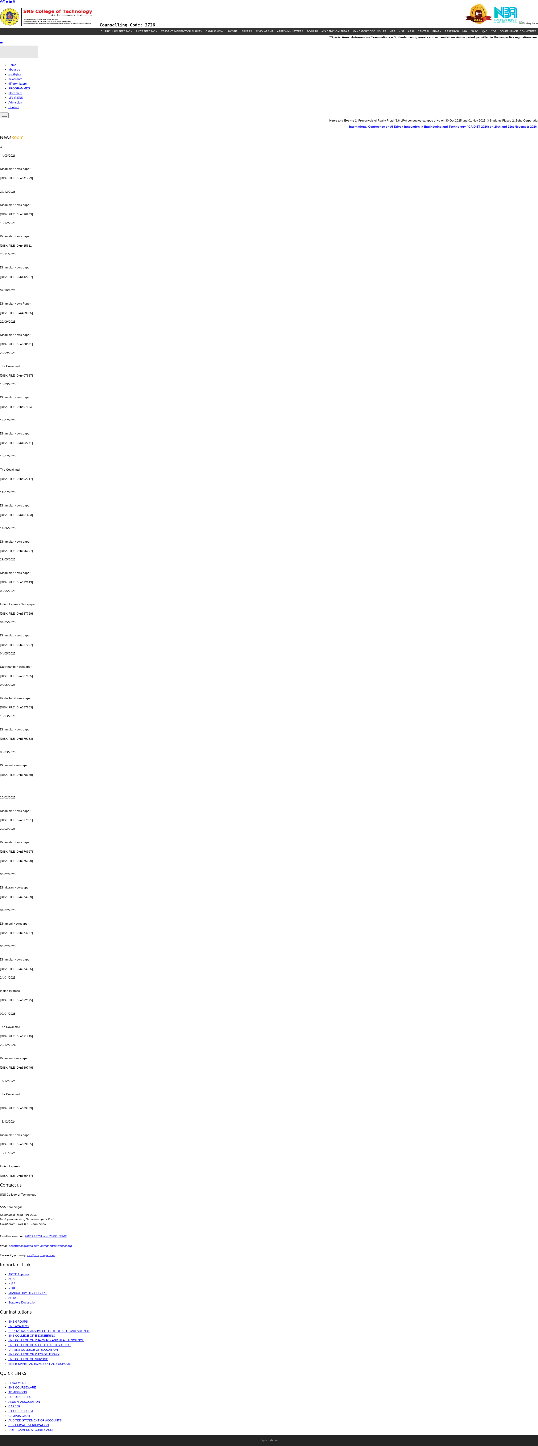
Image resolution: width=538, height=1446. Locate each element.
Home (12, 65)
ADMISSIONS (17, 1392)
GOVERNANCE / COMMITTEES (518, 31)
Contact (13, 107)
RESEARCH (452, 31)
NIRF (392, 31)
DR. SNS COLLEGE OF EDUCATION (33, 1349)
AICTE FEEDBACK (146, 31)
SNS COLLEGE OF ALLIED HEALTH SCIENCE (39, 1345)
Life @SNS (15, 97)
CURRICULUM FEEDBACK (116, 31)
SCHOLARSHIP (264, 31)
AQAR (12, 1279)
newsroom (15, 79)
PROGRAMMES (19, 88)
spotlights (14, 74)
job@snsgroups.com (41, 1255)
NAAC (474, 31)
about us (14, 69)
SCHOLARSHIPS (19, 1397)
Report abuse (269, 1440)
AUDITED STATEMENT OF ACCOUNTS (35, 1420)
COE (493, 31)
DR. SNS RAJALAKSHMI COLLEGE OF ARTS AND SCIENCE (49, 1331)
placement (15, 93)
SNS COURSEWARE (22, 1387)
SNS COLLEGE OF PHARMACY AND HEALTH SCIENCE (46, 1340)
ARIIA (411, 31)
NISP (402, 31)
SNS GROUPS (18, 1321)
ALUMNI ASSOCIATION (24, 1401)
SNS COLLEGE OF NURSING (28, 1359)
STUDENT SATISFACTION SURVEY (181, 31)
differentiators (17, 83)
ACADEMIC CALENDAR (335, 31)
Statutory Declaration (22, 1302)
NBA (465, 31)
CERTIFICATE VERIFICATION (28, 1425)
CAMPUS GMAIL (215, 31)
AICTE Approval (18, 1274)
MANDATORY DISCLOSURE (369, 31)
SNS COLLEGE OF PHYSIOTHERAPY (33, 1354)
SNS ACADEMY (18, 1326)
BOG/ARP (312, 31)
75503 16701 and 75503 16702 (46, 1236)
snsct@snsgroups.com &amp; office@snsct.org (40, 1245)
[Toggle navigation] (4, 115)
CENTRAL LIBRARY (429, 31)
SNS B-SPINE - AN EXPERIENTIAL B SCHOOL (39, 1363)
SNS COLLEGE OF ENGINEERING (31, 1335)
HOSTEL (233, 31)
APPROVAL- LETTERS (290, 31)
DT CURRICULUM (20, 1411)
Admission (15, 102)
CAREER (14, 1406)
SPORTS (247, 31)
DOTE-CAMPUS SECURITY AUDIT (31, 1430)
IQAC (484, 31)
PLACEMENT (17, 1382)
